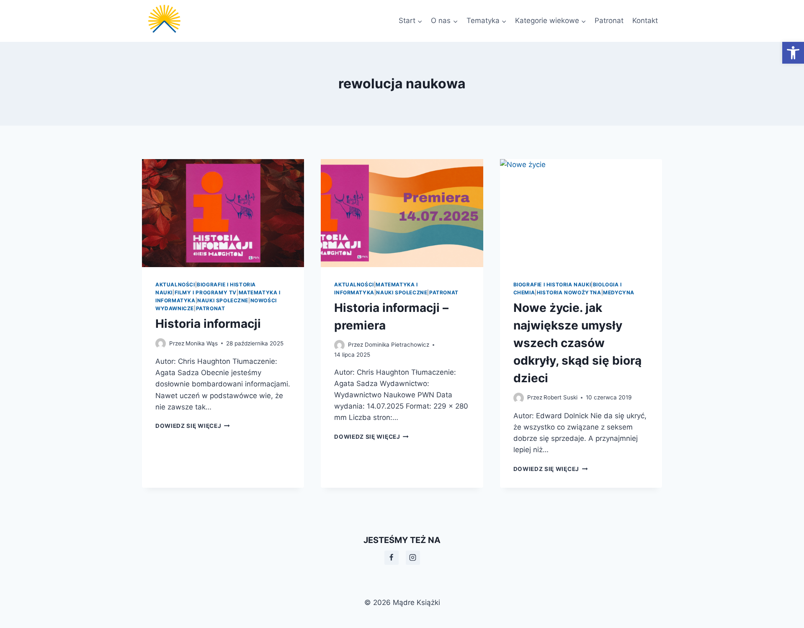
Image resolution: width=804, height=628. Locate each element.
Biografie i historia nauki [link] (552, 284)
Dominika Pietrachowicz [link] (397, 344)
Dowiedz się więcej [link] (192, 425)
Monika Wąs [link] (202, 343)
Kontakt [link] (645, 20)
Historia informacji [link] (208, 324)
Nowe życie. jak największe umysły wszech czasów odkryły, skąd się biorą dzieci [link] (577, 343)
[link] (793, 53)
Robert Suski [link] (560, 397)
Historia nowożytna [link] (569, 292)
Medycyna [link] (618, 292)
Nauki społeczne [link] (222, 300)
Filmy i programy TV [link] (206, 292)
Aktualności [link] (175, 284)
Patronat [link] (609, 20)
